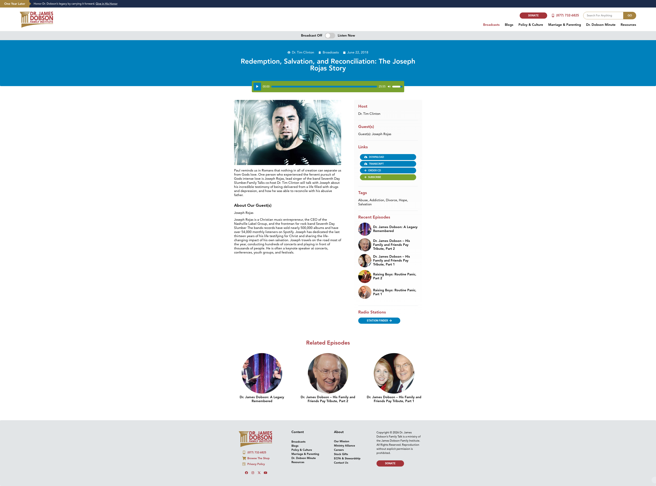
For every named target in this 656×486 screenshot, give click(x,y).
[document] (328, 429)
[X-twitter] (259, 358)
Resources (297, 348)
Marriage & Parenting (305, 339)
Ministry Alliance (344, 331)
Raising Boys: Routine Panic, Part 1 (394, 178)
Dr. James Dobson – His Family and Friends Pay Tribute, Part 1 (391, 146)
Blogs (294, 331)
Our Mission (341, 327)
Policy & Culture (301, 335)
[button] (388, 49)
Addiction (377, 86)
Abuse (363, 86)
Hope (403, 86)
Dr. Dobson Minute (303, 343)
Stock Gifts (341, 339)
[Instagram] (253, 358)
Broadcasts (298, 327)
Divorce (391, 86)
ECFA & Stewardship (347, 344)
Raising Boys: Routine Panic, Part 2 (394, 162)
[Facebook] (246, 358)
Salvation (365, 90)
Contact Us (341, 348)
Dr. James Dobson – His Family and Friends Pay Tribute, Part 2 (391, 130)
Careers (339, 335)
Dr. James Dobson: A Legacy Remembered (395, 115)
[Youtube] (265, 358)
